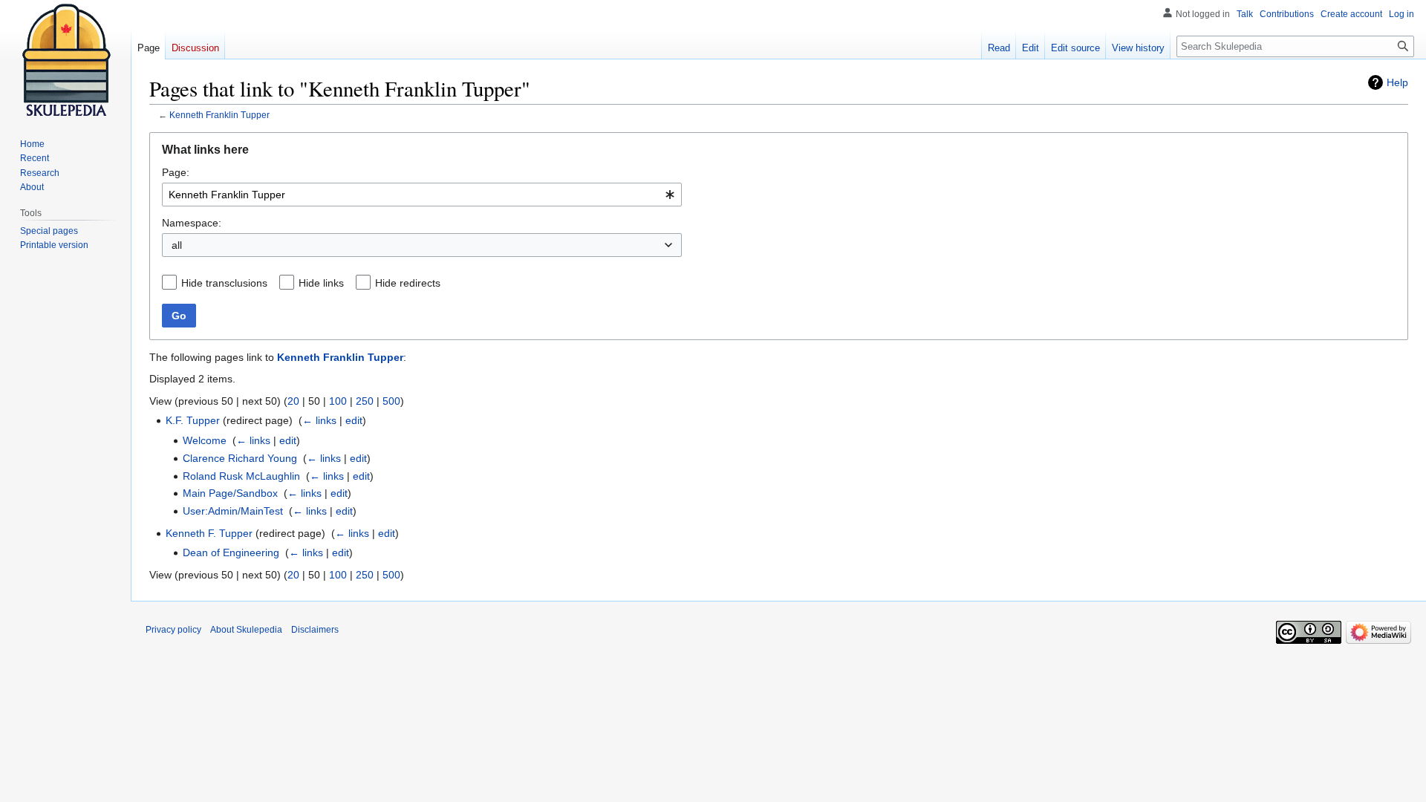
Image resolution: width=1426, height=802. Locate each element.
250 (365, 401)
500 (391, 401)
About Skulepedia (246, 630)
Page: (175, 172)
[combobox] (422, 194)
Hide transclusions (224, 283)
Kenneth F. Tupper (209, 533)
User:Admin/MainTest (233, 511)
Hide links (321, 283)
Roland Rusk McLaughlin (241, 476)
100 (338, 401)
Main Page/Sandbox (230, 493)
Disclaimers (315, 630)
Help (1397, 82)
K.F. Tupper (193, 420)
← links (319, 420)
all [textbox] (177, 245)
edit (353, 420)
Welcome (205, 440)
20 (293, 401)
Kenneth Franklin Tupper (219, 115)
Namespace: (191, 223)
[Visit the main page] (65, 59)
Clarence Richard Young (240, 458)
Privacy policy (173, 630)
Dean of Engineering (231, 552)
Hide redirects (407, 283)
